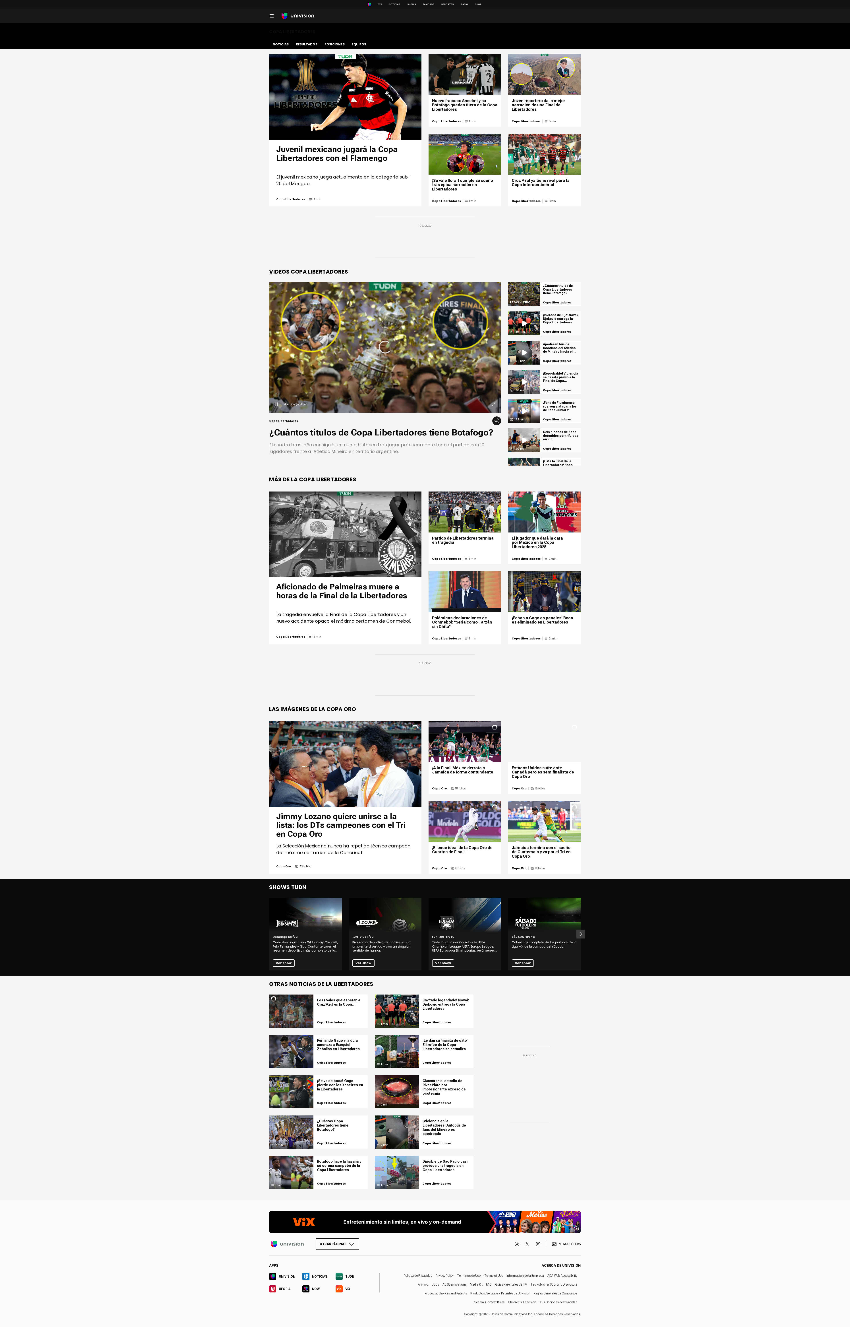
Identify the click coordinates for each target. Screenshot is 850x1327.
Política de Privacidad (418, 1275)
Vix (380, 4)
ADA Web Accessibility (562, 1275)
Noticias (394, 4)
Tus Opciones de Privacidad (558, 1302)
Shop (478, 4)
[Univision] (298, 16)
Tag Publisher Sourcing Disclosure (554, 1284)
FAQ (489, 1284)
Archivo (423, 1284)
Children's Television (522, 1302)
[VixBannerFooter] (425, 1222)
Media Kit (476, 1284)
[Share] (496, 420)
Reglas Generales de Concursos (555, 1293)
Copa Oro (283, 866)
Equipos (359, 44)
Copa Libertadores (290, 199)
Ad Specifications (454, 1284)
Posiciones (335, 44)
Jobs (435, 1284)
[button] (385, 347)
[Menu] (271, 16)
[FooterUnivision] (287, 1244)
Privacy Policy (445, 1275)
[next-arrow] (580, 934)
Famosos (428, 4)
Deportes (447, 4)
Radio (464, 4)
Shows (411, 4)
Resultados (306, 44)
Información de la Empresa (525, 1275)
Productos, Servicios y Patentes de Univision (500, 1293)
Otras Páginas (333, 1244)
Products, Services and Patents (446, 1293)
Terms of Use (493, 1275)
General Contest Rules (489, 1302)
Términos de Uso (469, 1275)
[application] (385, 347)
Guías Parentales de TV (511, 1284)
